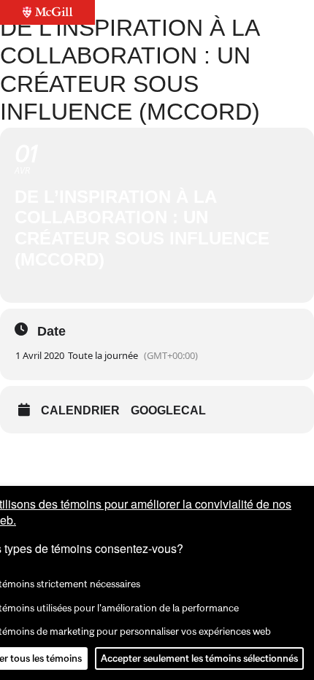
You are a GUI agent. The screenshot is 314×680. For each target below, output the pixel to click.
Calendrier (80, 410)
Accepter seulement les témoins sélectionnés (199, 658)
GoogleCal (168, 410)
